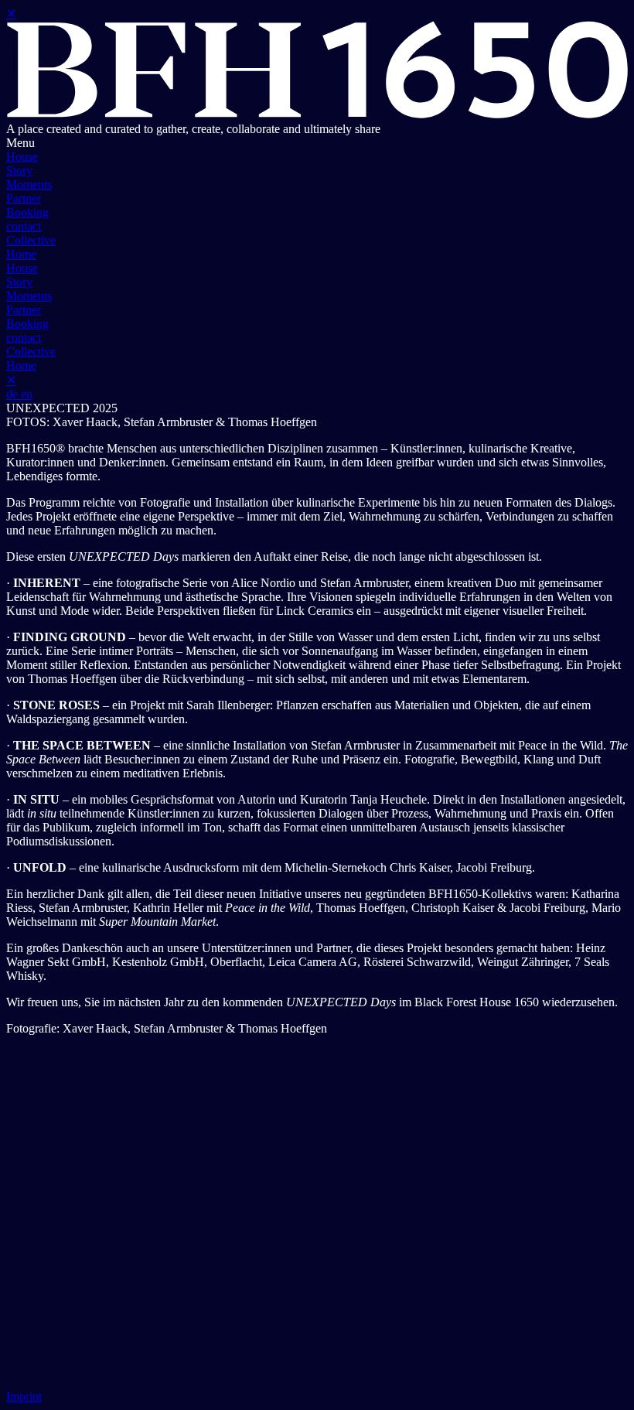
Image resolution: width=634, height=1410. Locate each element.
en (26, 394)
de (13, 394)
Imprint (24, 1396)
